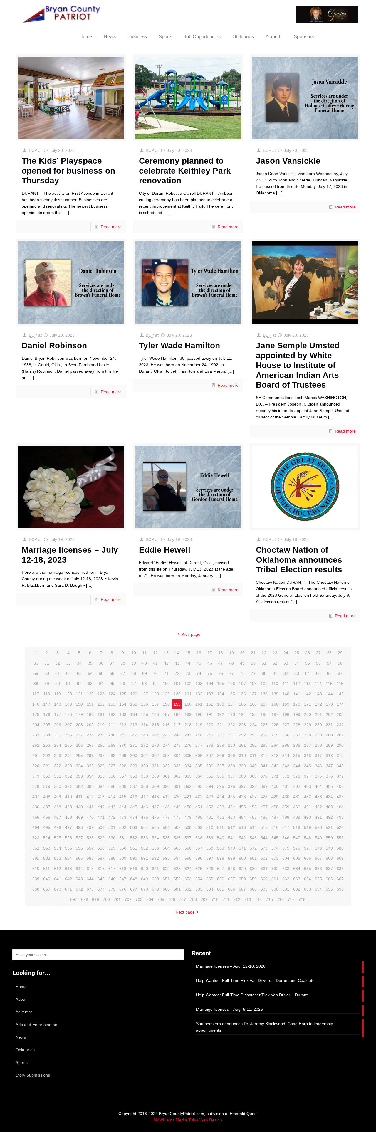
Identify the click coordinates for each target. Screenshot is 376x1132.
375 (318, 776)
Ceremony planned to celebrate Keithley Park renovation (185, 170)
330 (144, 765)
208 (79, 724)
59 (35, 673)
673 (90, 889)
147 (46, 704)
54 (296, 663)
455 (242, 807)
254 (264, 735)
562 (144, 848)
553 (46, 848)
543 (253, 837)
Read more (111, 226)
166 (253, 704)
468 (68, 817)
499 (90, 827)
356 (111, 776)
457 (264, 807)
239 (101, 735)
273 (155, 745)
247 (188, 735)
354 (90, 776)
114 (318, 683)
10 (133, 652)
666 (329, 879)
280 (231, 745)
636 (318, 868)
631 (264, 868)
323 (68, 765)
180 (90, 714)
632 (274, 868)
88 (35, 683)
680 (166, 889)
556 (79, 848)
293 (57, 755)
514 (253, 827)
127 (144, 694)
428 (264, 796)
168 (274, 704)
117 (35, 694)
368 (242, 776)
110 (274, 683)
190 (198, 714)
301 (144, 755)
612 (57, 868)
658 (242, 879)
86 (329, 673)
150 (79, 704)
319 (340, 755)
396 (231, 786)
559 (111, 848)
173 (329, 704)
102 (188, 683)
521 (329, 827)
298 (111, 755)
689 (264, 889)
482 (220, 817)
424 (220, 796)
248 (198, 735)
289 (329, 745)
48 (231, 663)
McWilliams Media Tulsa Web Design (188, 1120)
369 (253, 776)
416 (133, 796)
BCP (33, 150)
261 (340, 735)
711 (226, 899)
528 (90, 837)
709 (204, 899)
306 (198, 755)
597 (209, 858)
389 (155, 786)
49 (242, 663)
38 (122, 663)
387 (133, 786)
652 (177, 879)
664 (307, 879)
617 (111, 868)
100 (166, 683)
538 (198, 837)
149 (68, 704)
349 (35, 776)
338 (231, 765)
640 (46, 879)
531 (122, 837)
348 (340, 765)
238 (90, 735)
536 (177, 837)
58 (340, 663)
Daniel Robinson (54, 345)
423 (209, 796)
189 (188, 714)
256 (285, 735)
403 (307, 786)
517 (285, 827)
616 (101, 868)
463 (329, 807)
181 (101, 714)
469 (79, 817)
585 (79, 858)
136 (242, 694)
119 (57, 694)
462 (318, 807)
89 (46, 683)
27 (318, 652)
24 (285, 652)
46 (209, 663)
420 (177, 796)
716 (280, 899)
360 (155, 776)
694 (318, 889)
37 (112, 663)
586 (90, 858)
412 (90, 796)
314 (285, 755)
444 (122, 807)
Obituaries (25, 1049)
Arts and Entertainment (37, 1024)
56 (318, 663)
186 (155, 714)
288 (318, 745)
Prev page (190, 634)
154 (122, 704)
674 (101, 889)
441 (90, 807)
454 (231, 807)
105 (220, 683)
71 (166, 673)
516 (274, 827)
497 (68, 827)
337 (220, 765)
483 (231, 817)
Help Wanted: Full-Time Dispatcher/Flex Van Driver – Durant (252, 995)
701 (117, 899)
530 (111, 837)
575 (285, 848)
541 (231, 837)
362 (177, 776)
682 (188, 889)
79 (253, 673)
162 (209, 704)
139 (274, 694)
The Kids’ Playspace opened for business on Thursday (68, 170)
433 (318, 796)
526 (68, 837)
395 (220, 786)
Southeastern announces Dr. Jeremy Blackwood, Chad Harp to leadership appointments (264, 1026)
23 (275, 652)
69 (144, 673)
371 (274, 776)
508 (188, 827)
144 (329, 694)
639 (35, 879)
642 (68, 879)
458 (274, 807)
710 (215, 899)
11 (144, 652)
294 (68, 755)
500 (101, 827)
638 (340, 868)
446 (144, 807)
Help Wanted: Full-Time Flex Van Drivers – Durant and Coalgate (255, 980)
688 (253, 889)
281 (242, 745)
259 (318, 735)
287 (307, 745)
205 (46, 724)
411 (79, 796)
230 (318, 724)
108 (253, 683)
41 (155, 663)
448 (166, 807)
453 (220, 807)
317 (318, 755)
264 (57, 745)
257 (296, 735)
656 (220, 879)
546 (285, 837)
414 (111, 796)
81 (275, 673)
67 (122, 673)
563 (155, 848)
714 (258, 899)
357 (122, 776)
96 (122, 683)
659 (253, 879)
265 (68, 745)
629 (242, 868)
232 (340, 724)
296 (90, 755)
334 (188, 765)
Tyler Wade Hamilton (179, 345)
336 (209, 765)
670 (57, 889)
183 (122, 714)
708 (193, 899)
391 (177, 786)
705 (160, 899)
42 (166, 663)
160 (188, 704)
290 (340, 745)
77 (231, 673)
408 (46, 796)
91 (68, 683)
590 (133, 858)
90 (57, 683)
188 (177, 714)
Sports (22, 1062)
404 (318, 786)
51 (264, 663)
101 (177, 683)
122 (90, 694)
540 (220, 837)
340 (253, 765)
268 (101, 745)
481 (209, 817)
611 (46, 868)
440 (79, 807)
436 (35, 807)
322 (57, 765)
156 (144, 704)
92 (79, 683)
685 (220, 889)
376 (329, 776)
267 (90, 745)
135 (231, 694)
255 (274, 735)
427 (253, 796)
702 (128, 899)
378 (35, 786)
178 (68, 714)
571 (242, 848)
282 (253, 745)
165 (242, 704)
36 (101, 663)
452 (209, 807)
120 (68, 694)
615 (90, 868)
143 (318, 694)
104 (209, 683)
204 (35, 724)
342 (274, 765)
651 (166, 879)
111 (286, 683)
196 (264, 714)
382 (79, 786)
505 (155, 827)
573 (264, 848)
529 (101, 837)
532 (133, 837)
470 (90, 817)
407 (35, 796)
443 (111, 807)
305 (188, 755)
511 (220, 827)
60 (46, 673)
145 (340, 694)
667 (340, 879)
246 (177, 735)
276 (188, 745)
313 (274, 755)
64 (90, 673)
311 (253, 755)
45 (199, 663)
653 (188, 879)
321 (46, 765)
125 (122, 694)
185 (144, 714)
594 (177, 858)
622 (166, 868)
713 (247, 899)
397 (242, 786)
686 (231, 889)
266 (79, 745)
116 (340, 683)
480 (198, 817)
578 (318, 848)
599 (231, 858)
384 (101, 786)
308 (220, 755)
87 (340, 673)
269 (111, 745)
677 (133, 889)
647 (122, 879)
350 (46, 776)
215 (155, 724)
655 (209, 879)
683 (198, 889)
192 (220, 714)
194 (242, 714)
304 (177, 755)
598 (220, 858)
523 (35, 837)
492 (329, 817)
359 (144, 776)
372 (285, 776)
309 (231, 755)
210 (101, 724)
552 (35, 848)
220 (209, 724)
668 (35, 889)
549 (318, 837)
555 (68, 848)
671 (68, 889)
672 (79, 889)
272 (144, 745)
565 (177, 848)
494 (35, 827)
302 (155, 755)
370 (264, 776)
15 (188, 652)
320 (35, 765)
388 (144, 786)
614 (79, 868)
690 (274, 889)
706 (171, 899)
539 (209, 837)
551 (340, 837)
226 (274, 724)
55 (307, 663)
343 (285, 765)
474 (133, 817)
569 (220, 848)
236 (68, 735)
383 (90, 786)
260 (329, 735)
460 (296, 807)
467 (57, 817)
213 (133, 724)
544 (264, 837)
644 (90, 879)
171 (307, 704)
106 (231, 683)
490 (307, 817)
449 (177, 807)
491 (318, 817)
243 (144, 735)
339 (242, 765)
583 (57, 858)
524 (46, 837)
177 (57, 714)
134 (220, 694)
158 (166, 704)
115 (329, 683)
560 (122, 848)
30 (35, 663)
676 (122, 889)
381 (68, 786)
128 (155, 694)
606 (307, 858)
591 (144, 858)
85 (318, 673)
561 (133, 848)
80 (264, 673)
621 (155, 868)
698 (84, 899)
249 (209, 735)
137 (253, 694)
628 (231, 868)
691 (285, 889)
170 (296, 704)
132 (198, 694)
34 (79, 663)
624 (188, 868)
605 (296, 858)
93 (90, 683)
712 (236, 899)
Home (21, 986)
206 (57, 724)
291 (35, 755)
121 (79, 694)
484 (242, 817)
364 (198, 776)
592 (155, 858)
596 (198, 858)
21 (253, 652)
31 (46, 663)
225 (264, 724)
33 (68, 663)
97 (133, 683)
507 (177, 827)
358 (133, 776)
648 (133, 879)
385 (111, 786)
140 (285, 694)
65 (101, 673)
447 (155, 807)
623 (177, 868)
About (21, 999)
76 (220, 673)
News (21, 1037)
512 (231, 827)
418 (155, 796)
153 (111, 704)
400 (274, 786)
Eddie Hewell (164, 549)
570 (231, 848)
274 (166, 745)
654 (198, 879)
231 (329, 724)
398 (253, 786)
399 (264, 786)
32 (57, 663)
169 (285, 704)
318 (329, 755)
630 (253, 868)
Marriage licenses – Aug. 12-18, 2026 (231, 966)
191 (209, 714)
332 (166, 765)
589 (122, 858)
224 (253, 724)
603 (274, 858)
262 (35, 745)
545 (274, 837)
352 (68, 776)
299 (122, 755)
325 (90, 765)
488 (285, 817)
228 (296, 724)
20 (242, 652)
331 (155, 765)
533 (144, 837)
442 (101, 807)
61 (57, 673)
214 (144, 724)
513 (242, 827)
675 (111, 889)
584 (68, 858)
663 (296, 879)
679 (155, 889)
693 (307, 889)
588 (111, 858)
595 (188, 858)
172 (318, 704)
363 (188, 776)
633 (285, 868)
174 (340, 704)
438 (57, 807)
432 (307, 796)
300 (133, 755)
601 (253, 858)
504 (144, 827)
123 (101, 694)
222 (231, 724)
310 (242, 755)
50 (253, 663)
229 (307, 724)
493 (340, 817)
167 (264, 704)
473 (122, 817)
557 (90, 848)
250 (220, 735)
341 (264, 765)
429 (274, 796)
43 (177, 663)
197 (274, 714)
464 (340, 807)
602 (264, 858)
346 (318, 765)
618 (122, 868)
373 (296, 776)
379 (46, 786)
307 (209, 755)
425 (231, 796)
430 (285, 796)
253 (253, 735)
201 (318, 714)
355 (101, 776)
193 (231, 714)
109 (264, 683)
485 (253, 817)
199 (296, 714)
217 (177, 724)
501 (111, 827)
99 (155, 683)
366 (220, 776)
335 (198, 765)
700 (106, 899)
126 (133, 694)
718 (302, 899)
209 (90, 724)
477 (166, 817)
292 (46, 755)
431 (296, 796)
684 (209, 889)
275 (177, 745)
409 (57, 796)
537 (188, 837)
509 (198, 827)
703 (138, 899)
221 (220, 724)
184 (133, 714)
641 (57, 879)
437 (46, 807)
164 (231, 704)
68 (133, 673)
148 (57, 704)
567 (198, 848)
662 (285, 879)
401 (285, 786)
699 (95, 899)
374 (307, 776)
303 (166, 755)
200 (307, 714)
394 (209, 786)
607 (318, 858)
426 (242, 796)
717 (291, 899)
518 (296, 827)
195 (253, 714)
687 (242, 889)
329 (133, 765)
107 (242, 683)
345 (307, 765)
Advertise (24, 1012)
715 (269, 899)
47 (220, 663)
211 (111, 724)
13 (166, 652)
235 (57, 735)
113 (307, 683)
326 (101, 765)
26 (307, 652)
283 (264, 745)
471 (101, 817)
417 (144, 796)
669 (46, 889)
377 (340, 776)
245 (166, 735)
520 (318, 827)
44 (188, 663)
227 (285, 724)
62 (68, 673)
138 (264, 694)
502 (122, 827)
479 (188, 817)
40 (144, 663)
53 (285, 663)
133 (209, 694)
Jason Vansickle (288, 160)
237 (79, 735)
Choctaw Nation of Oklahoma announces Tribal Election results (299, 559)
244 (155, 735)
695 (329, 889)
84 (307, 673)
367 (231, 776)
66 (112, 673)
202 (329, 714)
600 (242, 858)
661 (274, 879)
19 (231, 652)
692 (296, 889)
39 (133, 663)
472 (111, 817)
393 (198, 786)
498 (79, 827)
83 (296, 673)
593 (166, 858)
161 (198, 704)
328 (122, 765)
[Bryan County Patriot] (62, 14)
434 (329, 796)
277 (198, 745)
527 (79, 837)
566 (188, 848)
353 (79, 776)
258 (307, 735)
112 (296, 683)
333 (177, 765)
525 (57, 837)
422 (198, 796)
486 (264, 817)
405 (329, 786)
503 (133, 827)
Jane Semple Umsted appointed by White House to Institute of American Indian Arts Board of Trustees (298, 365)
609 (340, 858)
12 (155, 652)
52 (275, 663)
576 (296, 848)
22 (264, 652)
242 (133, 735)
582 (46, 858)
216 (166, 724)
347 (329, 765)
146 (35, 704)
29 (340, 652)
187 (166, 714)
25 (296, 652)
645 (101, 879)
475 (144, 817)
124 (111, 694)
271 (133, 745)
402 (296, 786)
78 (242, 673)
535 (166, 837)
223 (242, 724)
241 (122, 735)
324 (79, 765)
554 (57, 848)
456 (253, 807)
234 (46, 735)
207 (68, 724)
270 (122, 745)
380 (57, 786)
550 (329, 837)
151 (90, 704)
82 (285, 673)
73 (188, 673)
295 (79, 755)
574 (274, 848)
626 (209, 868)
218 (188, 724)
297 (101, 755)
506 (166, 827)
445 (133, 807)
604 (285, 858)
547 (296, 837)
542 (242, 837)
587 (101, 858)
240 (111, 735)
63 (79, 673)
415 (122, 796)
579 (329, 848)
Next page (185, 912)
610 (35, 868)
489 (296, 817)
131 (188, 694)
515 (264, 827)
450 (188, 807)
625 (198, 868)
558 (101, 848)
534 (155, 837)
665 (318, 879)
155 (133, 704)
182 (111, 714)
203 (340, 714)
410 (68, 796)
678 (144, 889)
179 (79, 714)
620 (144, 868)
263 (46, 745)
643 (79, 879)
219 (198, 724)
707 (182, 899)
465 (35, 817)
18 (220, 652)
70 (155, 673)
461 (307, 807)
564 (166, 848)
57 (329, 663)
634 (296, 868)
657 (231, 879)
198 (285, 714)
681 (177, 889)
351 (57, 776)
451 (198, 807)
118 (46, 694)
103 (198, 683)
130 (177, 694)
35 (90, 663)
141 (296, 694)
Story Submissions (33, 1075)
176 (46, 714)
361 (166, 776)
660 (264, 879)
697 (73, 899)
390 (166, 786)
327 (111, 765)
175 (35, 714)
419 (166, 796)
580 (340, 848)
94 (101, 683)
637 (329, 868)
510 (209, 827)
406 (340, 786)
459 (285, 807)
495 (46, 827)
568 (209, 848)
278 (209, 745)
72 (177, 673)
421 (188, 796)
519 (307, 827)
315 (296, 755)
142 (307, 694)
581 (35, 858)
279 (220, 745)
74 (199, 673)
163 (220, 704)
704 (149, 899)
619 (133, 868)
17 (209, 652)
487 (274, 817)
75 (209, 673)
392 (188, 786)
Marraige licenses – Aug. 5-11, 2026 (229, 1009)
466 (46, 817)
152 (101, 704)
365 (209, 776)
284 (274, 745)
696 (340, 889)
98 (144, 683)
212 (122, 724)
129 (166, 694)
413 (101, 796)
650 (155, 879)
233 (35, 735)
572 (253, 848)
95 (112, 683)
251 (231, 735)
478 (177, 817)
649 (144, 879)
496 (57, 827)
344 (296, 765)
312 (264, 755)
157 (155, 704)
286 (296, 745)
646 (111, 879)
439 (68, 807)
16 (199, 652)
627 (220, 868)
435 (340, 796)
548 (307, 837)
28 (329, 652)
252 (242, 735)
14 (177, 652)
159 (177, 704)
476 (155, 817)
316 (307, 755)
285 (285, 745)
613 (68, 868)
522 (340, 827)
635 (307, 868)
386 (122, 786)
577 (307, 848)
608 (329, 858)
